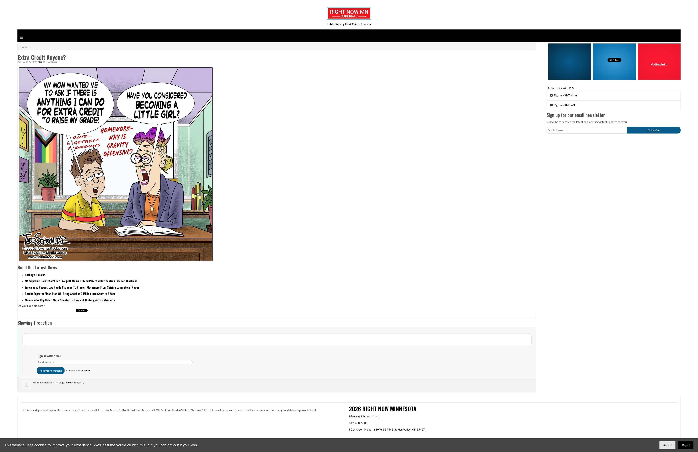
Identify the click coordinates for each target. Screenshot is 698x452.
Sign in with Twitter (565, 95)
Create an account (79, 370)
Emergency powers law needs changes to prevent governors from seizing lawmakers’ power (82, 287)
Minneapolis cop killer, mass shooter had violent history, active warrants (70, 300)
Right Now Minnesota (389, 408)
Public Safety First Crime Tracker (349, 24)
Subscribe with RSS (562, 88)
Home (23, 47)
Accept (667, 445)
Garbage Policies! (35, 275)
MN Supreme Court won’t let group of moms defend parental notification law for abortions (81, 281)
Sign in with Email (564, 105)
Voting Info (659, 64)
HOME (72, 382)
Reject (686, 445)
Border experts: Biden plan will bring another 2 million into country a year (70, 294)
